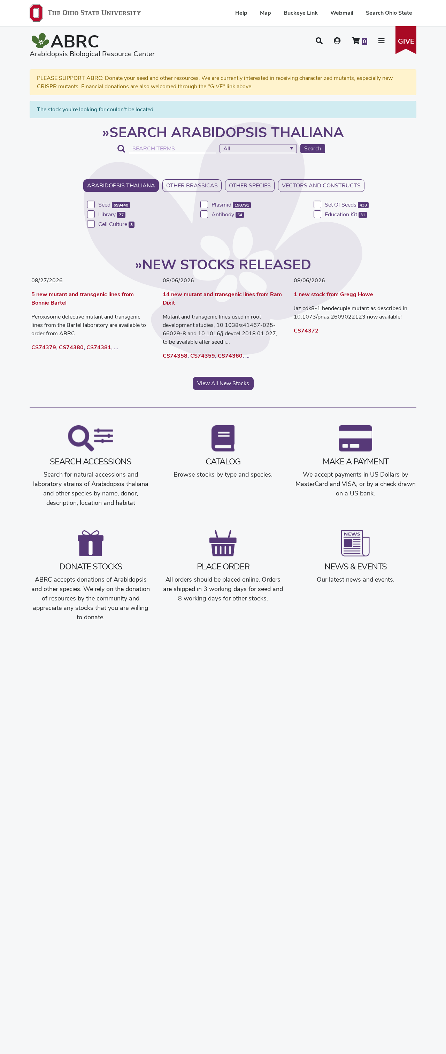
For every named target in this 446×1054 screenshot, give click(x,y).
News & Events (355, 566)
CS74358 (175, 355)
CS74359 (202, 355)
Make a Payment (356, 461)
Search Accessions (90, 461)
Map (265, 12)
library (111, 214)
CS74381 (98, 347)
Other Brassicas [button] (192, 185)
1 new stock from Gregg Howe (333, 294)
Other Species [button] (250, 185)
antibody (227, 214)
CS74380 (71, 347)
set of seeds (346, 204)
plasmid (230, 204)
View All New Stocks (223, 383)
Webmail (341, 12)
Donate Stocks (90, 566)
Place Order (223, 566)
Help (241, 12)
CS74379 (43, 347)
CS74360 (230, 355)
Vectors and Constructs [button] (321, 185)
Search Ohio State (389, 12)
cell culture (115, 224)
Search (312, 148)
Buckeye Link (301, 12)
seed (113, 204)
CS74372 (306, 330)
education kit (345, 214)
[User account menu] (337, 41)
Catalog (223, 461)
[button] (319, 41)
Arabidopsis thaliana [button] (121, 185)
